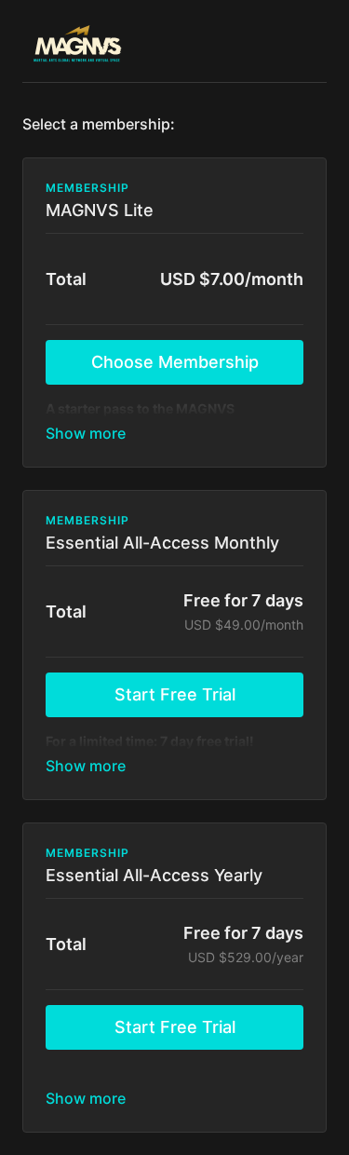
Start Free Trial (174, 694)
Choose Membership (175, 362)
